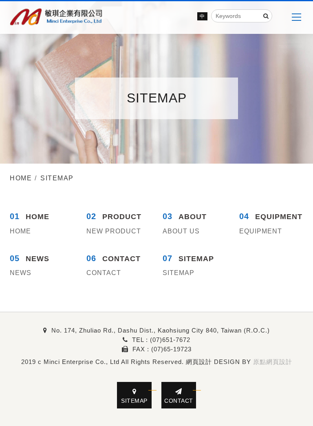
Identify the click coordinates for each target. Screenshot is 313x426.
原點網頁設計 (272, 361)
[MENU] (296, 17)
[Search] (266, 15)
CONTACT (103, 272)
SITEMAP (178, 272)
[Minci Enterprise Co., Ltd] (57, 17)
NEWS (20, 272)
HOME (20, 231)
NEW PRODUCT (113, 231)
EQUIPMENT (260, 231)
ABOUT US (181, 231)
